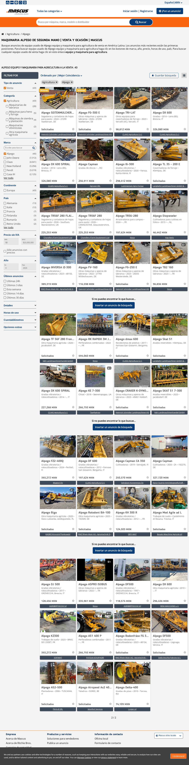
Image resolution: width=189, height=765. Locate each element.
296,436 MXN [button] (161, 601)
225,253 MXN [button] (49, 232)
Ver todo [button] (8, 178)
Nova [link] (132, 237)
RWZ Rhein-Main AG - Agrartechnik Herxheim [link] (60, 289)
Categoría (9, 96)
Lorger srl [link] (132, 709)
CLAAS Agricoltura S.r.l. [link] (132, 134)
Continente (10, 185)
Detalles (8, 305)
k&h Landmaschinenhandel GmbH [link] (58, 361)
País (6, 198)
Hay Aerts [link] (169, 237)
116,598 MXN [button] (86, 284)
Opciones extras (13, 327)
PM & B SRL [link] (58, 709)
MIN (5, 239)
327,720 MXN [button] (161, 478)
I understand (178, 756)
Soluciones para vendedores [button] (63, 738)
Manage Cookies (84, 757)
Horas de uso (11, 312)
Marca (7, 142)
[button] (19, 75)
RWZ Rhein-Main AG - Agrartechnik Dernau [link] (96, 534)
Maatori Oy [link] (58, 482)
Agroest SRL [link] (95, 186)
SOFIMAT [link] (58, 657)
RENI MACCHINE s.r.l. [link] (169, 606)
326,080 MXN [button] (161, 129)
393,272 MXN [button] (49, 478)
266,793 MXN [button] (86, 407)
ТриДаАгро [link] (95, 412)
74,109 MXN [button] (123, 704)
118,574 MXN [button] (123, 601)
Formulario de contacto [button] (108, 743)
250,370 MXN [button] (123, 478)
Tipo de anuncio (13, 83)
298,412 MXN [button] (123, 181)
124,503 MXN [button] (123, 529)
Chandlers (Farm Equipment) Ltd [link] (58, 237)
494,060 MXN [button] (86, 356)
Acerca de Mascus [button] (16, 738)
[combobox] (156, 735)
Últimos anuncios (13, 276)
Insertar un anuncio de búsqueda (113, 305)
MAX (23, 239)
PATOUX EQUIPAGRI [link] (95, 657)
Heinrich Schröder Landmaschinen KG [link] (58, 134)
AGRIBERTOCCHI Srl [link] (58, 606)
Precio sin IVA (11, 235)
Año (6, 260)
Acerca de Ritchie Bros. (18, 743)
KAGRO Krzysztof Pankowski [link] (57, 534)
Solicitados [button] (47, 129)
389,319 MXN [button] (49, 284)
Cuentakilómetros (14, 320)
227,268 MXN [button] (49, 407)
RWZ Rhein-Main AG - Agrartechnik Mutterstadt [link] (136, 657)
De (5, 265)
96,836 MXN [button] (160, 284)
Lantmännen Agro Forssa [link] (132, 186)
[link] (58, 98)
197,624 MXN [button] (123, 232)
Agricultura (13, 34)
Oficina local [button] (101, 738)
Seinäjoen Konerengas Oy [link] (132, 482)
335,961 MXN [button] (86, 601)
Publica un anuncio (57, 743)
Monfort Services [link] (95, 709)
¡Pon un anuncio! (171, 11)
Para (23, 265)
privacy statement (108, 757)
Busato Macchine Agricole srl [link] (169, 534)
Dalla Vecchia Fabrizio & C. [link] (169, 657)
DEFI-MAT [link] (132, 534)
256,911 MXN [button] (86, 181)
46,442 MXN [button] (160, 232)
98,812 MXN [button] (123, 129)
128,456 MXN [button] (49, 601)
